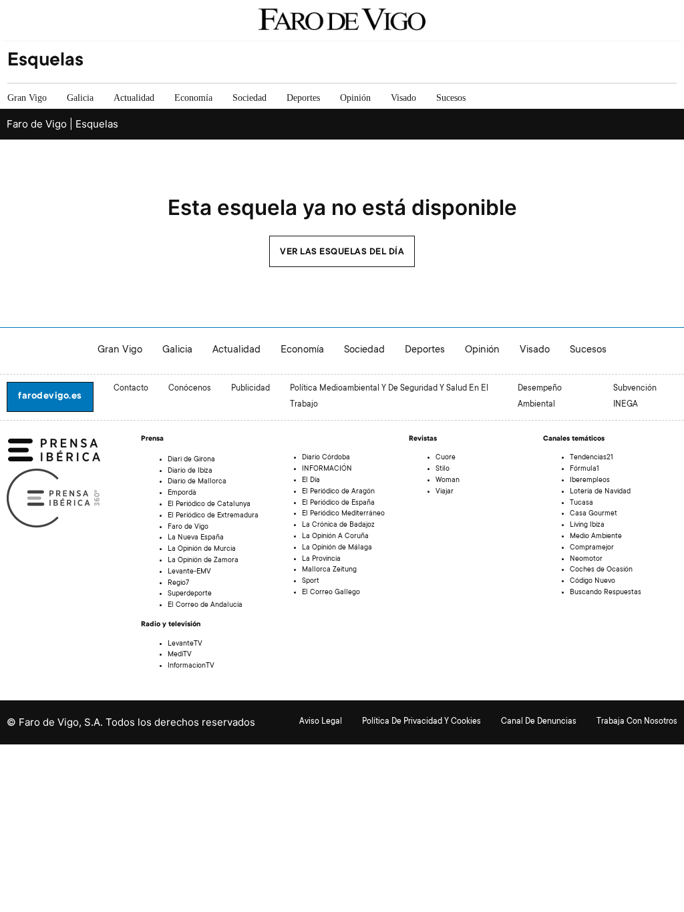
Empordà (182, 493)
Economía (193, 98)
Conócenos (189, 388)
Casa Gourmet (593, 514)
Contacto (131, 388)
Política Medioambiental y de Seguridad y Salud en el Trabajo (389, 396)
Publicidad (250, 388)
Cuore (446, 458)
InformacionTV (191, 666)
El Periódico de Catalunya (209, 505)
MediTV (180, 655)
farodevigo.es (50, 396)
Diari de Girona (191, 460)
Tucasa (581, 503)
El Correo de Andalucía (205, 606)
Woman (448, 481)
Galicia (80, 98)
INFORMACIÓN (327, 469)
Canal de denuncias (538, 721)
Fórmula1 (584, 469)
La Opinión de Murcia (202, 549)
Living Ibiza (587, 525)
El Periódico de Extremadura (213, 516)
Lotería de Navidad (600, 492)
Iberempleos (590, 481)
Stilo (443, 469)
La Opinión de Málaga (337, 548)
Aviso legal (320, 721)
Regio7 (178, 584)
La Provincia (321, 559)
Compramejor (592, 548)
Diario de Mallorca (197, 482)
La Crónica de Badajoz (338, 525)
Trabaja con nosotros (636, 721)
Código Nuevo (592, 582)
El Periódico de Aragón (338, 492)
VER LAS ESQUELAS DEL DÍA (342, 252)
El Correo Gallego (331, 593)
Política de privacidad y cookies (421, 721)
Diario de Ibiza (190, 471)
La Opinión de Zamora (203, 561)
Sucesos (451, 98)
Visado (403, 98)
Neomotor (586, 559)
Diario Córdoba (326, 458)
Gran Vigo (27, 98)
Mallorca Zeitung (329, 570)
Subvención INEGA (635, 396)
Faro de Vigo (188, 527)
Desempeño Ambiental (540, 396)
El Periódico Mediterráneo (343, 514)
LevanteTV (185, 644)
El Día (311, 481)
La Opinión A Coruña (335, 537)
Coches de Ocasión (601, 570)
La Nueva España (196, 538)
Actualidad (134, 98)
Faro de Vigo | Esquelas (62, 124)
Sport (310, 582)
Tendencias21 (591, 458)
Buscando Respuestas (605, 593)
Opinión (355, 98)
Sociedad (249, 98)
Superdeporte (190, 594)
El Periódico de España (338, 503)
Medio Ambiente (596, 537)
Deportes (303, 98)
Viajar (445, 492)
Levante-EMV (189, 572)
